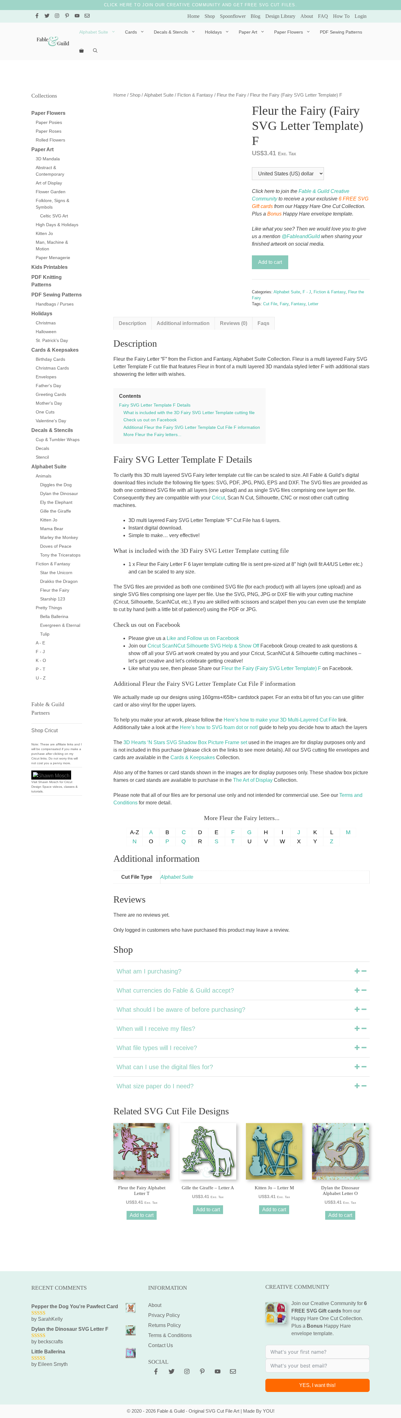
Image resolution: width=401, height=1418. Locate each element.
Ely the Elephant (56, 502)
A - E (40, 642)
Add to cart (270, 262)
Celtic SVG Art (54, 215)
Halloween (46, 331)
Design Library (280, 16)
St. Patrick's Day (52, 340)
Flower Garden (50, 191)
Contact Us (160, 1345)
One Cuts (45, 411)
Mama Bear (51, 528)
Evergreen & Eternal (60, 625)
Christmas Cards (52, 367)
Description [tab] (132, 323)
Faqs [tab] (263, 323)
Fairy (284, 303)
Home (193, 16)
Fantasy (298, 303)
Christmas (46, 322)
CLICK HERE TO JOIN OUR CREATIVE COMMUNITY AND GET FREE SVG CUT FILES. (200, 5)
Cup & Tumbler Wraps (58, 439)
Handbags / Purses (55, 304)
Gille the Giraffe (55, 511)
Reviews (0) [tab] (233, 323)
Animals (43, 475)
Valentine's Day (51, 420)
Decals (42, 448)
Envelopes (46, 376)
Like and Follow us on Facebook (203, 638)
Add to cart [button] (142, 1215)
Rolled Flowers (50, 139)
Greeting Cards (51, 394)
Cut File (270, 303)
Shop (210, 16)
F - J (307, 292)
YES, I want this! (317, 1385)
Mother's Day (49, 403)
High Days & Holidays (57, 224)
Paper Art (248, 32)
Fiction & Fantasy (195, 95)
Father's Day (48, 385)
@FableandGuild (301, 236)
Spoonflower (233, 16)
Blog (255, 16)
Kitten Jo (44, 233)
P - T (40, 669)
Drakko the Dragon (59, 581)
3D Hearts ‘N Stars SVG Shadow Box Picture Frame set (185, 742)
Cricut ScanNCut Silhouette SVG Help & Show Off (203, 645)
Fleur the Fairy (231, 95)
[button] (241, 971)
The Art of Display (253, 780)
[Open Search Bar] (95, 50)
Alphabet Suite (93, 32)
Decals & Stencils (171, 32)
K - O (41, 660)
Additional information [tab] (183, 323)
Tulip (44, 634)
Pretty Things (49, 607)
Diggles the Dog (56, 484)
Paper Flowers (288, 32)
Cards (131, 32)
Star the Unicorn (56, 572)
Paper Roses (48, 131)
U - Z (41, 677)
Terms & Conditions (170, 1335)
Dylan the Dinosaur (59, 493)
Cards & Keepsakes (192, 757)
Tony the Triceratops (60, 554)
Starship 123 (52, 598)
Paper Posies (49, 122)
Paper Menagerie (53, 257)
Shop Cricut (44, 730)
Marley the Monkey (59, 537)
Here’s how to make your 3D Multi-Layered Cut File (280, 719)
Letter (313, 303)
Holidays (213, 32)
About (306, 16)
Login (361, 16)
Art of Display (49, 182)
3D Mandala (48, 158)
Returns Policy (164, 1325)
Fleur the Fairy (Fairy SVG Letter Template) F (271, 668)
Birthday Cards (50, 359)
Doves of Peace (55, 546)
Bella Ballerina (54, 616)
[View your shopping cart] (81, 50)
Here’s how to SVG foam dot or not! (219, 727)
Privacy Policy (164, 1315)
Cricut (218, 497)
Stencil (42, 457)
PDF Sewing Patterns (341, 32)
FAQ (323, 16)
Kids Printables (49, 267)
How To (341, 16)
